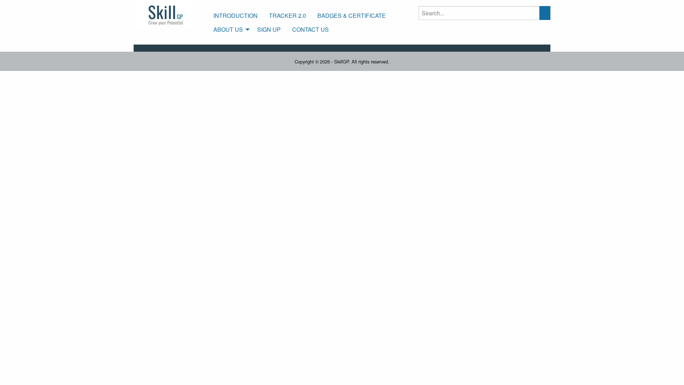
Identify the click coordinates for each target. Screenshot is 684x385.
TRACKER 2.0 (287, 15)
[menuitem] (235, 15)
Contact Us (310, 29)
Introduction (235, 15)
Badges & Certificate (351, 15)
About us (228, 29)
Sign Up (269, 29)
